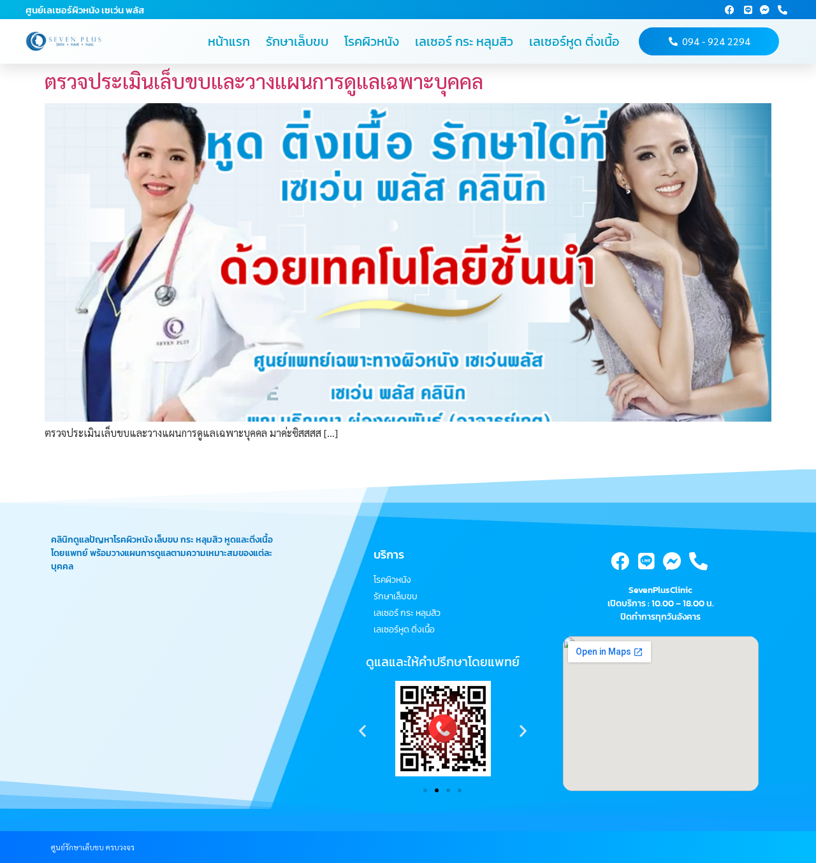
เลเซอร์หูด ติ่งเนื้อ (574, 41)
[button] (362, 730)
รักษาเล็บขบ (297, 41)
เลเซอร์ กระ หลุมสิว (464, 41)
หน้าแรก (229, 41)
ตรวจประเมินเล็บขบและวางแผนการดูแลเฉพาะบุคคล (264, 81)
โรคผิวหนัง (371, 41)
